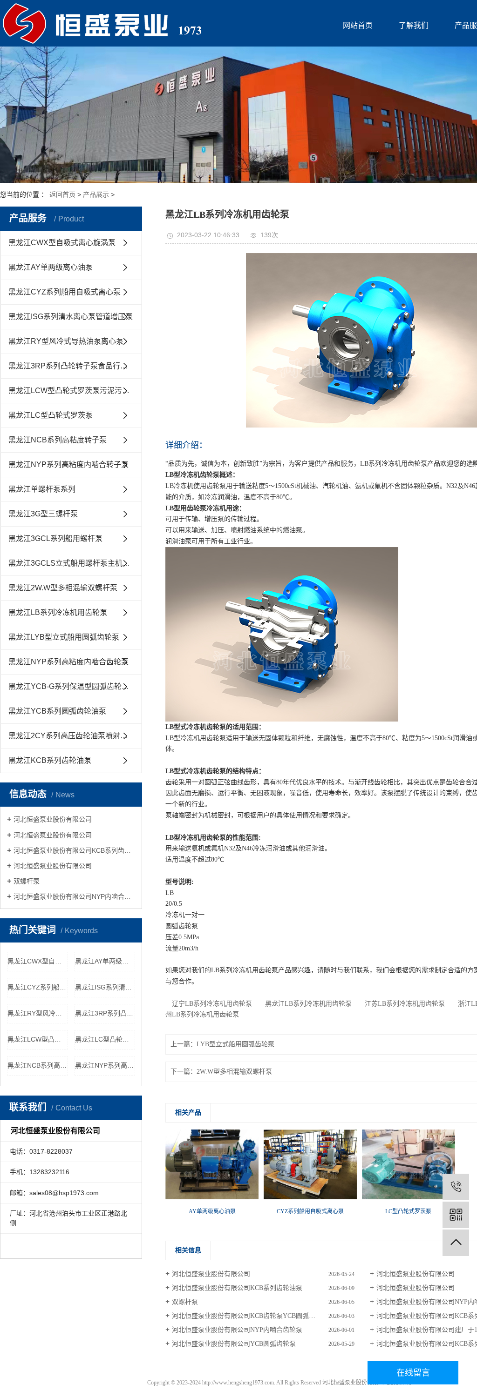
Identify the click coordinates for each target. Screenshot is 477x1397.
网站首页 (358, 25)
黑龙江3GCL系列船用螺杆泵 (55, 538)
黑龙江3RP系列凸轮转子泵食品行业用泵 (75, 366)
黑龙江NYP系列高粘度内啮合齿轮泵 (68, 662)
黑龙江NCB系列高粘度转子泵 (57, 440)
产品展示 (96, 194)
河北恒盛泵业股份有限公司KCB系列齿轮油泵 (74, 850)
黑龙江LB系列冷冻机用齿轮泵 (57, 612)
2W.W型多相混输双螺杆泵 (234, 1071)
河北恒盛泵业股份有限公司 (53, 819)
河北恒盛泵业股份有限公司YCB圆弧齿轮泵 (234, 1343)
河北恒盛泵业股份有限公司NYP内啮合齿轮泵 (74, 896)
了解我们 (414, 25)
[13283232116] (456, 1187)
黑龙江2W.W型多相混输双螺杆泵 (62, 588)
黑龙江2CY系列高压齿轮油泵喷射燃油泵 (75, 736)
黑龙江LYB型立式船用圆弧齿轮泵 (63, 637)
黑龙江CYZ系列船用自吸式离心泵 (64, 292)
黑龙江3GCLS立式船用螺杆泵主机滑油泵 (75, 563)
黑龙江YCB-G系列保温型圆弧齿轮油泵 (72, 686)
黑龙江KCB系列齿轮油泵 (49, 760)
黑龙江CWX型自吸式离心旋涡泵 (62, 243)
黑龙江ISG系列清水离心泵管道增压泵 (70, 317)
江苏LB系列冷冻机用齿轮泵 (401, 1003)
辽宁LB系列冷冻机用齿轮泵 (208, 1003)
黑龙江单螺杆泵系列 (41, 489)
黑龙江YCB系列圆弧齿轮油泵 (57, 711)
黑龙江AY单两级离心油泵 (50, 267)
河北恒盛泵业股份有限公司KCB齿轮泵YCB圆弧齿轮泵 (250, 1315)
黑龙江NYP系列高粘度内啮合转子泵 (68, 464)
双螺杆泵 (27, 881)
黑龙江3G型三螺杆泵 (43, 514)
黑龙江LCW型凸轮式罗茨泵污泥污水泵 (72, 390)
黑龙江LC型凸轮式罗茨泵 (50, 415)
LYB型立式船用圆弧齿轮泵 (235, 1044)
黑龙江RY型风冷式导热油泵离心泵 (65, 341)
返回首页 (62, 194)
